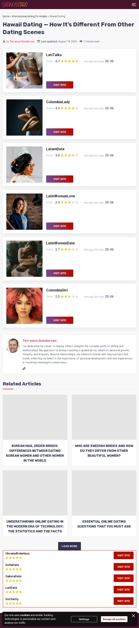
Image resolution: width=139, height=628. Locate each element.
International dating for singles (29, 16)
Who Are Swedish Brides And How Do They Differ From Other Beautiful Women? (104, 451)
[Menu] (134, 4)
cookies (25, 615)
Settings (84, 619)
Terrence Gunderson (22, 41)
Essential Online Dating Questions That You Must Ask (104, 524)
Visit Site (59, 84)
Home (6, 16)
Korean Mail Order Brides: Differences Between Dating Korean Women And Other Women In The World (35, 453)
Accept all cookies (114, 619)
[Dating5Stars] (15, 4)
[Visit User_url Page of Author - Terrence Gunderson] (24, 368)
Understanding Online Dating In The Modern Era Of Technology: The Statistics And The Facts (35, 526)
